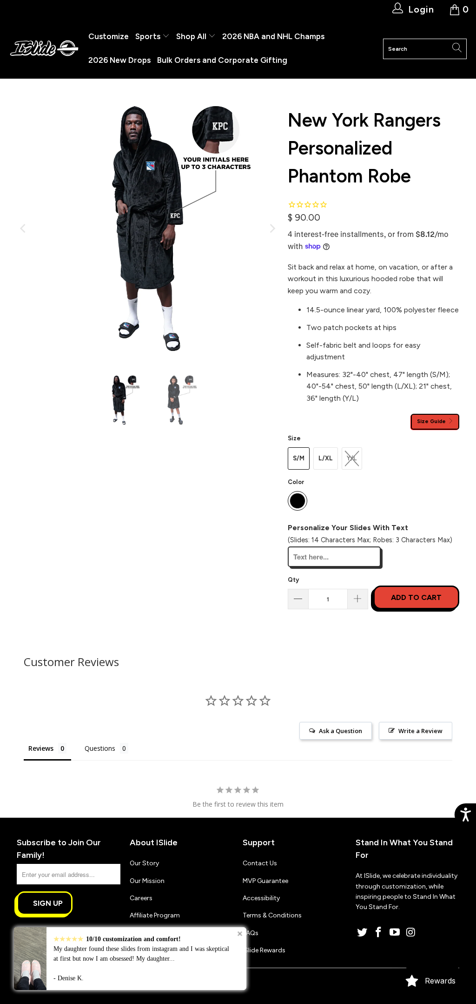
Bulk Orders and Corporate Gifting (222, 60)
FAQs (250, 933)
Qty (293, 579)
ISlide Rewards (264, 950)
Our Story (144, 863)
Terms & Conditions (272, 915)
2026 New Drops (119, 60)
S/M (298, 458)
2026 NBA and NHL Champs (273, 36)
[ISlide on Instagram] (411, 933)
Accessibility (261, 898)
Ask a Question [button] (340, 731)
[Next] (271, 228)
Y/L (352, 458)
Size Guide (432, 421)
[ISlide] (44, 48)
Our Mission (147, 881)
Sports (148, 36)
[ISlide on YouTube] (395, 933)
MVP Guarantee (265, 881)
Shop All (191, 36)
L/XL (325, 458)
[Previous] (23, 228)
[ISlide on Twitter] (363, 933)
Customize (108, 36)
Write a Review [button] (420, 731)
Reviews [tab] (40, 748)
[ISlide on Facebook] (379, 933)
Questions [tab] (100, 748)
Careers (141, 898)
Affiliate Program (155, 915)
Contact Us (260, 863)
